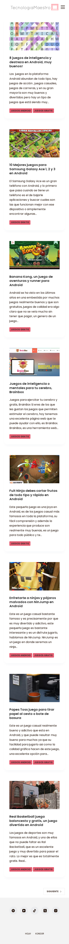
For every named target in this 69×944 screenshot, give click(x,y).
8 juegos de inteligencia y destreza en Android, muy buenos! (30, 62)
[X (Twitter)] (45, 911)
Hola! (28, 933)
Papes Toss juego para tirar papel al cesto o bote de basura (31, 713)
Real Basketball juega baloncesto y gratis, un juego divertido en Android (33, 820)
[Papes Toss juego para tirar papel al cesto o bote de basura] (34, 688)
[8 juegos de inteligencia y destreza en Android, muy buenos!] (34, 36)
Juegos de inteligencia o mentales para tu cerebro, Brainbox (30, 387)
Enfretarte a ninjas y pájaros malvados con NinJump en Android (32, 602)
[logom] (34, 7)
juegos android (21, 110)
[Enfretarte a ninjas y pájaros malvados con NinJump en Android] (34, 576)
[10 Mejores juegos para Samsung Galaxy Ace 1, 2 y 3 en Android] (34, 143)
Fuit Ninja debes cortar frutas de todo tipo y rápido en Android (33, 494)
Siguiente (53, 891)
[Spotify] (13, 911)
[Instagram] (56, 911)
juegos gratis (43, 110)
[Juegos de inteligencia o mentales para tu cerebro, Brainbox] (34, 362)
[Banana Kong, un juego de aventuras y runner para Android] (34, 255)
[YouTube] (24, 911)
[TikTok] (35, 911)
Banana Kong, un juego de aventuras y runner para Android (31, 280)
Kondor (39, 933)
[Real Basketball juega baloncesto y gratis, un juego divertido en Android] (34, 795)
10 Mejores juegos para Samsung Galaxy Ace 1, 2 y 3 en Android (32, 169)
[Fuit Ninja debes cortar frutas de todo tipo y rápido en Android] (34, 469)
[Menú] (63, 7)
